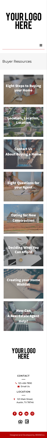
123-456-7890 (25, 383)
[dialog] (41, 45)
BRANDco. (40, 435)
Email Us (25, 386)
